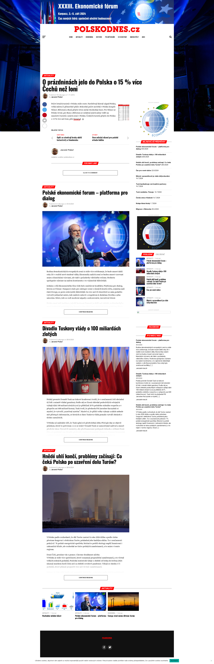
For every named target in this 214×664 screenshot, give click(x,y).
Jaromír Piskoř (57, 97)
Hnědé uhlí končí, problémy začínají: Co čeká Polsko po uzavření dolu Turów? (153, 406)
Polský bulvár (110, 37)
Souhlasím (174, 660)
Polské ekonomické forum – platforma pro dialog (152, 341)
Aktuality (79, 37)
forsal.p (77, 119)
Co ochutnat (122, 37)
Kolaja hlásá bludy (143, 203)
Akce (143, 37)
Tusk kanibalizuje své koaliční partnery (151, 184)
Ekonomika (89, 37)
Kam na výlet (134, 37)
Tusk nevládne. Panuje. (145, 192)
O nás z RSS (155, 336)
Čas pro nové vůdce (143, 170)
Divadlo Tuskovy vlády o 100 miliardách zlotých (151, 375)
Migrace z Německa (143, 209)
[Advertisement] (107, 57)
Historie (99, 37)
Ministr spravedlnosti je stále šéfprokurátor (153, 176)
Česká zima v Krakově (144, 198)
